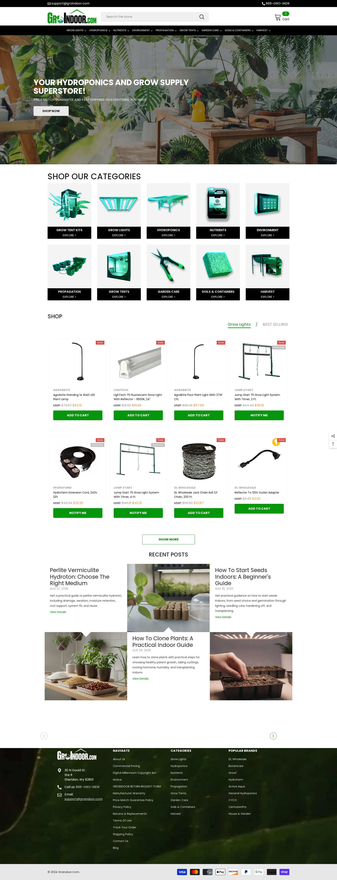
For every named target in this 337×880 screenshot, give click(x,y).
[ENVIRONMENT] (267, 205)
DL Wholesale (185, 488)
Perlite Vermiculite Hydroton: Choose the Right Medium (79, 577)
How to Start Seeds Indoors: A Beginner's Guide (243, 577)
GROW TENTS (119, 291)
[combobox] (150, 16)
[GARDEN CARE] (168, 266)
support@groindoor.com (70, 3)
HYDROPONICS (168, 230)
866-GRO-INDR (277, 3)
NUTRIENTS (218, 230)
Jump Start (244, 390)
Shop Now (51, 111)
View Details (58, 612)
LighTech (121, 390)
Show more (169, 539)
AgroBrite (61, 390)
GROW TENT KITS (69, 230)
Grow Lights (239, 324)
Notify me (259, 415)
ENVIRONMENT (267, 230)
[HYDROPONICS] (168, 205)
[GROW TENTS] (119, 266)
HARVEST (268, 291)
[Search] (155, 17)
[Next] (273, 735)
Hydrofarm (62, 488)
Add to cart (78, 415)
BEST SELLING (275, 324)
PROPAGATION (69, 291)
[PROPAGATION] (69, 266)
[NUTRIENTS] (218, 205)
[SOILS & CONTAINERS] (218, 266)
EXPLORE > (69, 235)
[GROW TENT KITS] (69, 205)
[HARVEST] (267, 266)
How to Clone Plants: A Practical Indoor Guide (162, 641)
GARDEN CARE (168, 291)
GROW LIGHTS (119, 230)
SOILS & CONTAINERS (218, 291)
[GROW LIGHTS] (119, 205)
